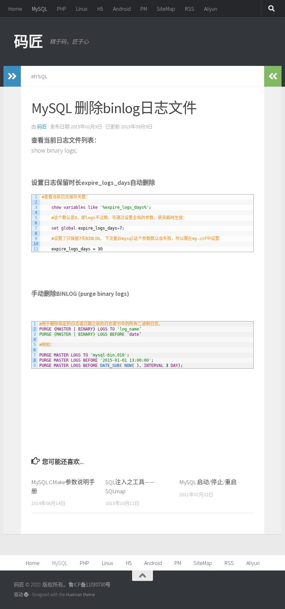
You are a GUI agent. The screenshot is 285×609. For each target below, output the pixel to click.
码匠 (28, 42)
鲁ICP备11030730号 (89, 584)
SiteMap (166, 8)
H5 (100, 8)
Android (122, 8)
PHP (61, 8)
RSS (189, 8)
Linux (82, 8)
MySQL (39, 8)
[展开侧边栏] (12, 76)
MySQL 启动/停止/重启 (208, 482)
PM (143, 8)
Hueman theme (80, 595)
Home (15, 8)
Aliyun (210, 8)
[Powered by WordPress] (26, 594)
